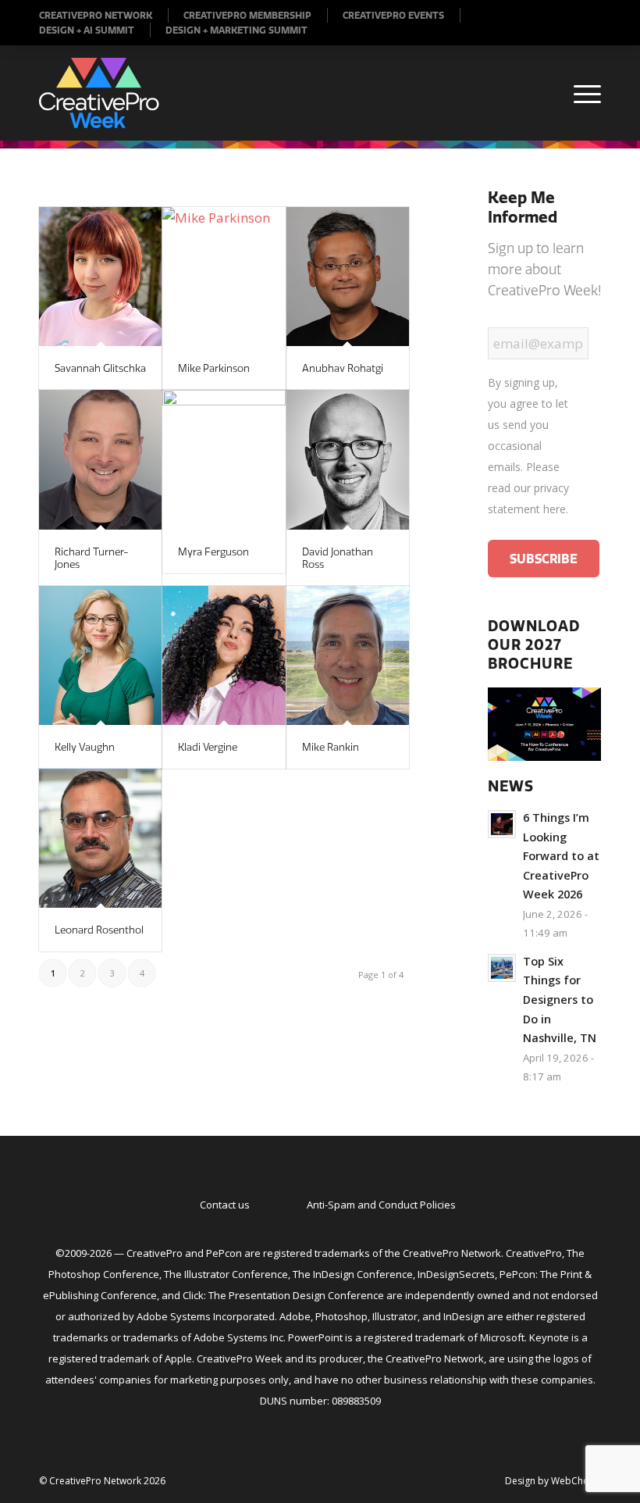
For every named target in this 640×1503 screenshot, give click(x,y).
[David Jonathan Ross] (347, 459)
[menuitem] (104, 15)
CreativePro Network (95, 15)
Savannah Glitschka (100, 368)
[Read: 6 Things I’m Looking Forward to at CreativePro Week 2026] (502, 824)
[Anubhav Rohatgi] (347, 276)
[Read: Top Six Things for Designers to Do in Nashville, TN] (502, 968)
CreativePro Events (393, 15)
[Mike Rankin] (347, 655)
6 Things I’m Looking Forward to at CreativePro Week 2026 (561, 855)
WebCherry (576, 1480)
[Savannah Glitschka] (100, 276)
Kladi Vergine (207, 747)
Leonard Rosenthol (99, 929)
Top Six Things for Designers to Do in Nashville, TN (559, 999)
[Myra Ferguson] (223, 459)
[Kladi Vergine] (223, 655)
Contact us (225, 1205)
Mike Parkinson (214, 368)
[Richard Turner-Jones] (100, 459)
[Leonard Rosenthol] (100, 838)
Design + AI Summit (86, 30)
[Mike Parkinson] (223, 276)
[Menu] (579, 93)
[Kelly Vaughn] (100, 655)
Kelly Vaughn (85, 747)
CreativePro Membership (247, 15)
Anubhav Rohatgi (342, 368)
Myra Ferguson (213, 551)
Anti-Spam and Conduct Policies (381, 1205)
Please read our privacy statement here (528, 487)
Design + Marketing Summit (236, 30)
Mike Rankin (330, 747)
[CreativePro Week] (99, 93)
